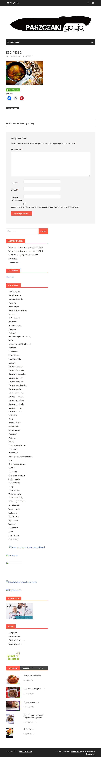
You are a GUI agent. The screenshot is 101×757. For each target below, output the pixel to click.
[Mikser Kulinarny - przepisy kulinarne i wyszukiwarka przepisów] (13, 655)
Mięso (10, 419)
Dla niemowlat (14, 325)
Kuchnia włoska (15, 408)
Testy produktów (15, 497)
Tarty (10, 486)
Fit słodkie (12, 351)
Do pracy (12, 329)
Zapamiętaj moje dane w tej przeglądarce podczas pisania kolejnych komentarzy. (45, 207)
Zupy (10, 531)
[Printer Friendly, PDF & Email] (13, 90)
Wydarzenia (13, 520)
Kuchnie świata (14, 411)
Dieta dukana (13, 318)
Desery (11, 314)
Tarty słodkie (13, 490)
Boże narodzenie (15, 299)
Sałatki (11, 468)
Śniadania (12, 471)
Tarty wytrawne (15, 494)
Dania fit (12, 303)
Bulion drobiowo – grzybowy (21, 123)
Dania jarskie (13, 306)
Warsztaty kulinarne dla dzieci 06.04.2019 (25, 247)
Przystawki (13, 452)
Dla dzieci (12, 321)
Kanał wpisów (14, 636)
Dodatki (11, 333)
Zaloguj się (13, 632)
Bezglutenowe (14, 295)
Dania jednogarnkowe (17, 310)
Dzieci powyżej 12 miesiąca (19, 344)
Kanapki (11, 363)
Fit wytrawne (13, 355)
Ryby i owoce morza (16, 464)
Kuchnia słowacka (15, 396)
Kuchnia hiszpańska (16, 374)
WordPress (75, 751)
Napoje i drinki (14, 422)
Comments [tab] (27, 668)
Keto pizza (13, 258)
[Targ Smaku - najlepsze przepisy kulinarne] (14, 568)
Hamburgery (28, 729)
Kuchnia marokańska (17, 385)
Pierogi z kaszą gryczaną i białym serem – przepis (33, 716)
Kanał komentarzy (16, 640)
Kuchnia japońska (15, 381)
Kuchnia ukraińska (16, 400)
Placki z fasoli (14, 262)
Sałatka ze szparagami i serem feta (23, 254)
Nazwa (14, 182)
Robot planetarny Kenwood (20, 456)
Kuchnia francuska (16, 370)
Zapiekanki (13, 527)
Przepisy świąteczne (17, 445)
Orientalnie (13, 426)
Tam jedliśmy (14, 482)
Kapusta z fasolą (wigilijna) (34, 689)
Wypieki (11, 524)
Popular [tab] (13, 668)
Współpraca (13, 516)
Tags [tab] (41, 668)
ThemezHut (90, 754)
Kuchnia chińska (15, 366)
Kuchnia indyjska (15, 378)
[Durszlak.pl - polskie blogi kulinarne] (13, 590)
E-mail (14, 190)
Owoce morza (14, 430)
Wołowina (12, 513)
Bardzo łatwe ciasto (31, 702)
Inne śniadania (14, 359)
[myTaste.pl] (12, 555)
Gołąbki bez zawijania (32, 675)
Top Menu (14, 3)
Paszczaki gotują (25, 751)
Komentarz (16, 149)
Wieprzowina (13, 509)
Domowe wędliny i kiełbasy (19, 336)
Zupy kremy (13, 539)
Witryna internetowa (16, 199)
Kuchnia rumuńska (16, 393)
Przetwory (12, 449)
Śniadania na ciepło (16, 475)
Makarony (12, 415)
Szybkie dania (14, 479)
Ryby (10, 460)
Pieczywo (12, 434)
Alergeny (10, 277)
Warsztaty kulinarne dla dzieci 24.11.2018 (25, 251)
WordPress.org (14, 644)
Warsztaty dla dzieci (16, 501)
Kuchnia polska (14, 389)
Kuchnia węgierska (16, 404)
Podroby (12, 438)
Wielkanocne (13, 505)
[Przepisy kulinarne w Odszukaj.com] (21, 581)
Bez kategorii (14, 291)
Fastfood (12, 347)
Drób (10, 340)
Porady (11, 441)
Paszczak (28, 56)
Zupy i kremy (13, 535)
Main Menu (14, 42)
